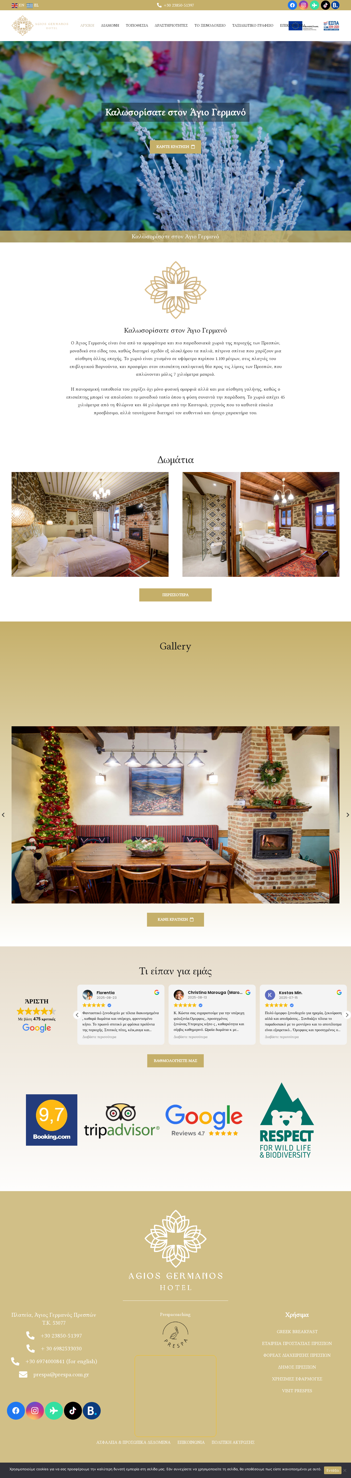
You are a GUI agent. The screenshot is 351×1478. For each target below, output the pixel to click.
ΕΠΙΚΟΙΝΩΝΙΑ (191, 1442)
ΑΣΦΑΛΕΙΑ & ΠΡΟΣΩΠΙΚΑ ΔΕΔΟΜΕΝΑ (133, 1442)
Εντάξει (333, 1470)
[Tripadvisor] (314, 5)
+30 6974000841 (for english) (61, 1361)
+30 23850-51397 (61, 1335)
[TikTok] (325, 5)
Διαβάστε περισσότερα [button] (190, 1037)
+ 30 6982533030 (61, 1348)
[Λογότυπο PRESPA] (175, 1335)
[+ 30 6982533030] (33, 1348)
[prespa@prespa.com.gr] (26, 1374)
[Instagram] (303, 5)
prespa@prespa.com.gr (61, 1374)
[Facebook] (292, 5)
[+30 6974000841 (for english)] (18, 1361)
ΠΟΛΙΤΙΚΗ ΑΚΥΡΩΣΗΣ (233, 1442)
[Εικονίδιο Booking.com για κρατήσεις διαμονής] (335, 5)
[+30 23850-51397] (33, 1335)
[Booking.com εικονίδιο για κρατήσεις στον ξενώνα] (92, 1410)
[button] (347, 1015)
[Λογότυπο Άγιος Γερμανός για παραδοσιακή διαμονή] (41, 25)
